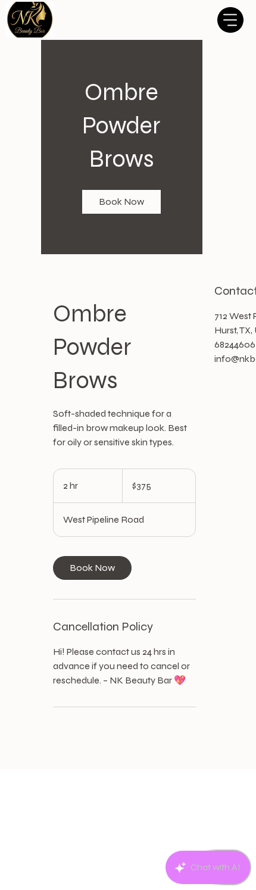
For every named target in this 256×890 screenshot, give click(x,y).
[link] (121, 202)
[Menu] (230, 20)
